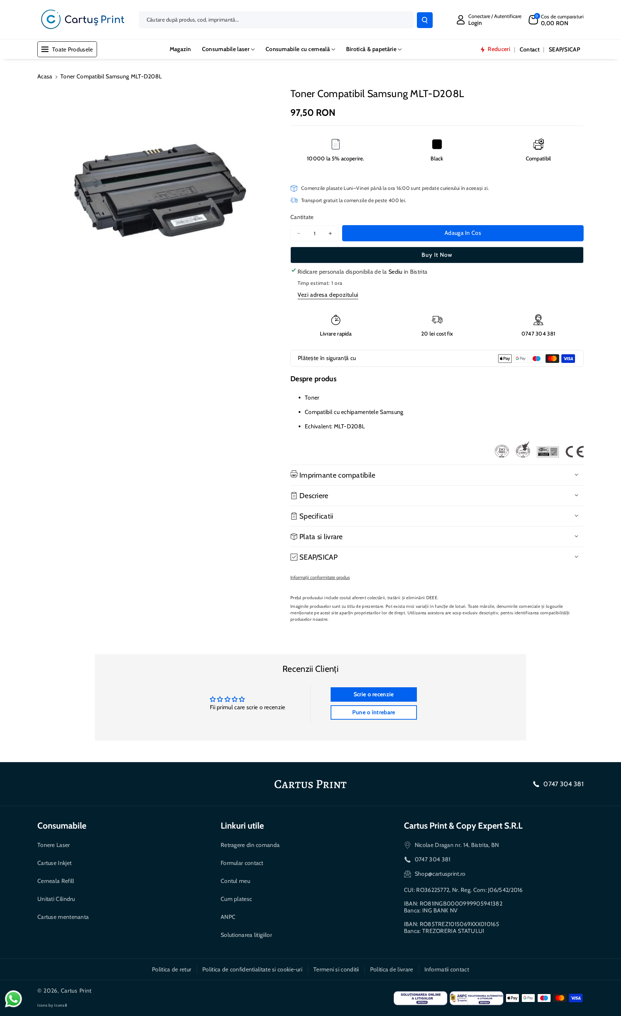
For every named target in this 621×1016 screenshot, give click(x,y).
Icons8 (60, 1005)
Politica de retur (171, 969)
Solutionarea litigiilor (246, 934)
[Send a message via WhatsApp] (13, 999)
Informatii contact (446, 969)
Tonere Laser (53, 845)
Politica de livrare (391, 969)
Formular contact (242, 863)
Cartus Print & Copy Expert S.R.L (463, 825)
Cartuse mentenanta (63, 917)
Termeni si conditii (336, 969)
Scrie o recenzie (374, 694)
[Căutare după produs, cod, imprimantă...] (425, 20)
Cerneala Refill (55, 881)
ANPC (228, 917)
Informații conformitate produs (320, 577)
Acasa (44, 76)
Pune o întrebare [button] (373, 712)
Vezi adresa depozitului (328, 294)
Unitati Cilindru (56, 899)
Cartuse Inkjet (54, 863)
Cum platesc (236, 899)
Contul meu (235, 881)
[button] (556, 20)
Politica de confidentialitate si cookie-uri (252, 969)
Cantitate (302, 217)
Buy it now (437, 254)
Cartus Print (76, 990)
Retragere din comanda (250, 845)
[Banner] (539, 449)
